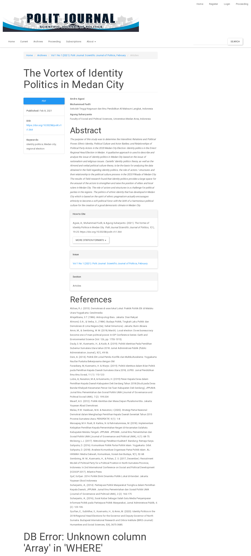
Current (24, 41)
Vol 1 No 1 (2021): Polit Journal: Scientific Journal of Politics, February (88, 55)
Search (235, 41)
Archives (38, 41)
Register (213, 4)
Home (200, 4)
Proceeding (242, 4)
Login (227, 4)
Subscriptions (73, 41)
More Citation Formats (90, 240)
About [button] (90, 41)
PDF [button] (44, 101)
